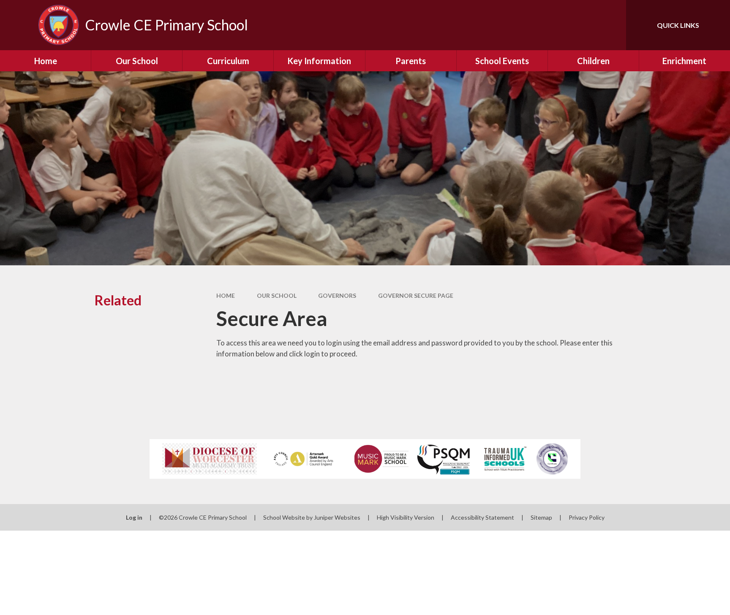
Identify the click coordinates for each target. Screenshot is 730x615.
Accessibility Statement (482, 517)
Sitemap (541, 517)
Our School (277, 295)
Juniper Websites (337, 517)
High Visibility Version (405, 517)
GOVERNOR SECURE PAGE (415, 295)
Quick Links (678, 25)
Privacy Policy (587, 517)
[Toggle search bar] (611, 25)
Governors (337, 295)
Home (225, 295)
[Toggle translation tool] (582, 25)
